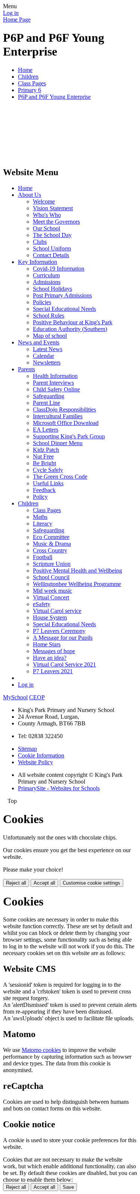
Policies (42, 302)
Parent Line (46, 403)
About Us (29, 195)
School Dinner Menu (58, 443)
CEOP (37, 697)
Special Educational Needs (64, 309)
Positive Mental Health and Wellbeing (77, 570)
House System (50, 617)
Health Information (55, 376)
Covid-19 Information (58, 268)
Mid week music (52, 590)
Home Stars (46, 644)
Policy (40, 497)
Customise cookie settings (91, 883)
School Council (51, 577)
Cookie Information (41, 755)
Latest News (47, 349)
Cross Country (50, 550)
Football (42, 557)
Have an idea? (49, 658)
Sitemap (27, 749)
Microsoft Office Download (66, 423)
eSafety (41, 604)
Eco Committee (51, 537)
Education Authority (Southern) (70, 329)
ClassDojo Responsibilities (64, 409)
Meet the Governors (56, 221)
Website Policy (35, 762)
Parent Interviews (53, 382)
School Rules (48, 315)
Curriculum (46, 275)
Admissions (46, 282)
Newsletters (46, 362)
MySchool (15, 697)
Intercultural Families (58, 416)
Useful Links (48, 483)
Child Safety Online (56, 389)
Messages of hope (54, 651)
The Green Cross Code (60, 476)
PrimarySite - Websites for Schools (59, 788)
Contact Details (51, 255)
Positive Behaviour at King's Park (72, 322)
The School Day (52, 235)
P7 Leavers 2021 (53, 671)
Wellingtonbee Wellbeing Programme (77, 584)
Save (68, 1187)
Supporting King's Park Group (69, 436)
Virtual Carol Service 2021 (64, 664)
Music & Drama (52, 544)
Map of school (50, 336)
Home (25, 70)
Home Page (17, 19)
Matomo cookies (41, 1050)
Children (28, 76)
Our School (46, 228)
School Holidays (52, 289)
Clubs (40, 242)
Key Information (37, 262)
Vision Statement (53, 208)
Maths (40, 517)
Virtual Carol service (57, 611)
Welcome (44, 201)
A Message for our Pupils (63, 637)
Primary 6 (29, 90)
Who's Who (47, 215)
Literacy (42, 523)
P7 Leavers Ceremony (59, 631)
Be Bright (44, 463)
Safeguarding (48, 396)
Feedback (44, 490)
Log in (11, 13)
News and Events (38, 342)
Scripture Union (52, 564)
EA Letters (45, 429)
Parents (26, 369)
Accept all (44, 883)
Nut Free (43, 456)
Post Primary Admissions (62, 295)
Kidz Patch (46, 450)
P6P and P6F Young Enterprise (54, 97)
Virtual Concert (51, 597)
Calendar (43, 356)
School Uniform (52, 248)
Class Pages (32, 83)
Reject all (16, 883)
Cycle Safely (48, 470)
